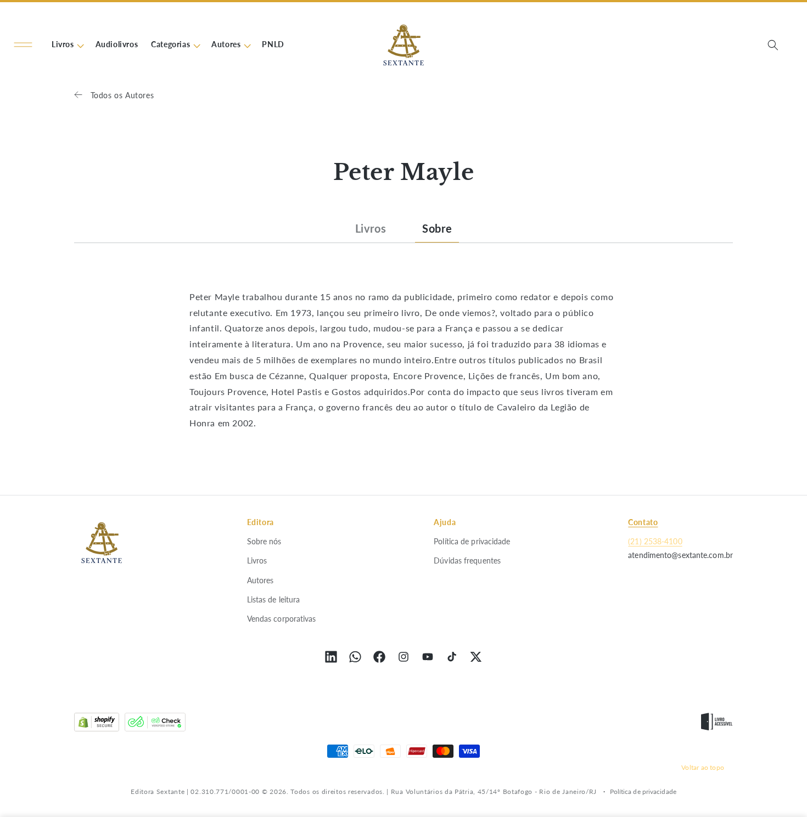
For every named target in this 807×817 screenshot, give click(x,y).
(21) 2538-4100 (655, 541)
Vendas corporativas (281, 618)
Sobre (437, 228)
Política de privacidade (472, 541)
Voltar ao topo (702, 767)
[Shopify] (96, 724)
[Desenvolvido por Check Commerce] (155, 724)
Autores (260, 580)
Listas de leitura (273, 599)
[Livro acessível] (716, 724)
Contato (643, 522)
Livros (370, 228)
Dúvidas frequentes (467, 560)
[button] (23, 45)
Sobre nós (264, 541)
